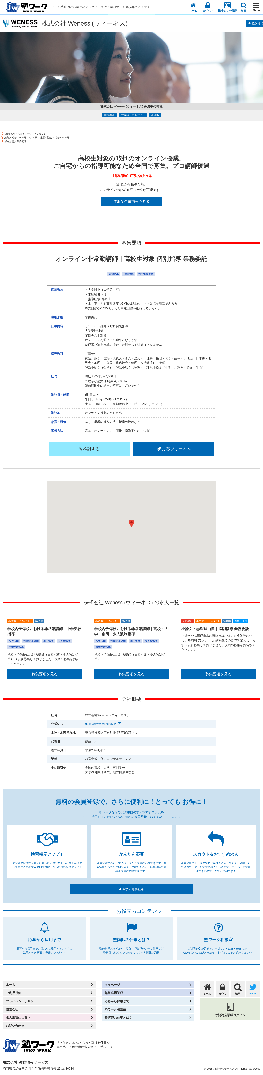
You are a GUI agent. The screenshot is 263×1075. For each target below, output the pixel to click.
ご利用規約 (13, 993)
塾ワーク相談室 (115, 1009)
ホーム (193, 10)
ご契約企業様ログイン (230, 1015)
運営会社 (12, 1009)
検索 (243, 10)
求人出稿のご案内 (18, 1017)
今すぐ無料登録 (132, 889)
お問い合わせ (15, 1025)
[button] (131, 523)
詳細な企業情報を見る (131, 201)
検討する (91, 449)
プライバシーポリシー (21, 1001)
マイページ (112, 984)
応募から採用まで (117, 1001)
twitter (253, 993)
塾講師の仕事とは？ (118, 1017)
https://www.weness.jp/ (100, 724)
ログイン (208, 10)
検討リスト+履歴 (227, 10)
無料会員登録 (114, 993)
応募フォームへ (176, 449)
